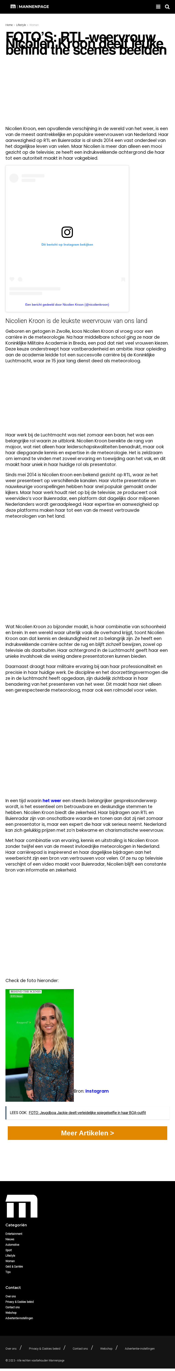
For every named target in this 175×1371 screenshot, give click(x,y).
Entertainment (13, 1233)
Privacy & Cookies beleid (19, 1301)
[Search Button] (167, 7)
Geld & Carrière (14, 1266)
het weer (52, 801)
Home (9, 25)
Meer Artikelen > (87, 1133)
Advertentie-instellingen (19, 1318)
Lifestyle (21, 25)
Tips (8, 1272)
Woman (34, 25)
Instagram (97, 1091)
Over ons (10, 1296)
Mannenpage (56, 1360)
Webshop (11, 1312)
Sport (8, 1250)
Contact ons (12, 1307)
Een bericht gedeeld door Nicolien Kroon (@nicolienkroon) (67, 304)
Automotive (12, 1244)
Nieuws (9, 1239)
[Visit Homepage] (30, 6)
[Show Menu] (158, 7)
